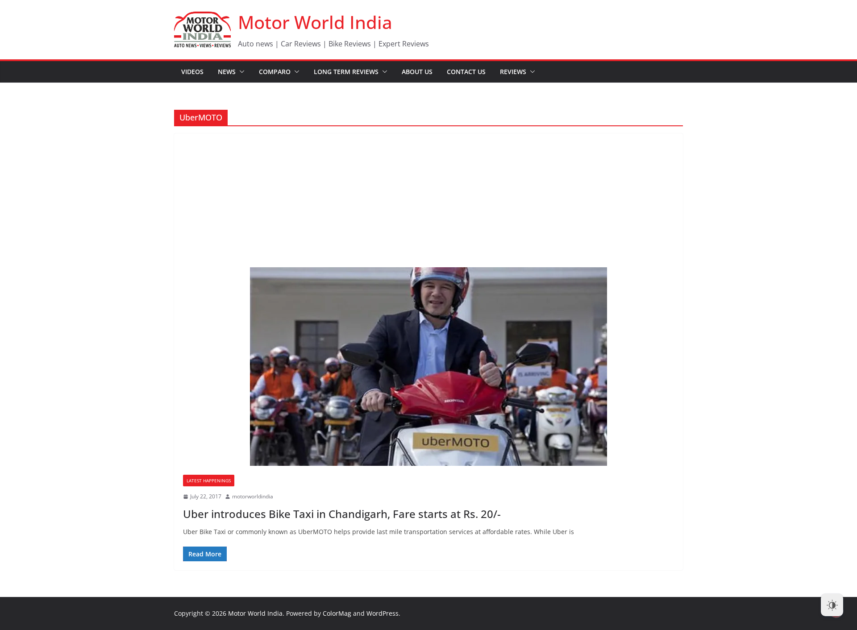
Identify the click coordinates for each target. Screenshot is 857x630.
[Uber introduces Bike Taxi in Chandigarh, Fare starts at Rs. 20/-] (428, 366)
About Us (417, 71)
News (227, 71)
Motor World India (315, 22)
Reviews (513, 71)
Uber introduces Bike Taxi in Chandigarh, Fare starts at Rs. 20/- (342, 513)
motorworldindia (252, 496)
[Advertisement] (428, 200)
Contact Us (466, 71)
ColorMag (337, 613)
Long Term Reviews (346, 71)
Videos (192, 71)
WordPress (382, 613)
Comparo (275, 71)
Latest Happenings (209, 480)
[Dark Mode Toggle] (832, 605)
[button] (240, 72)
